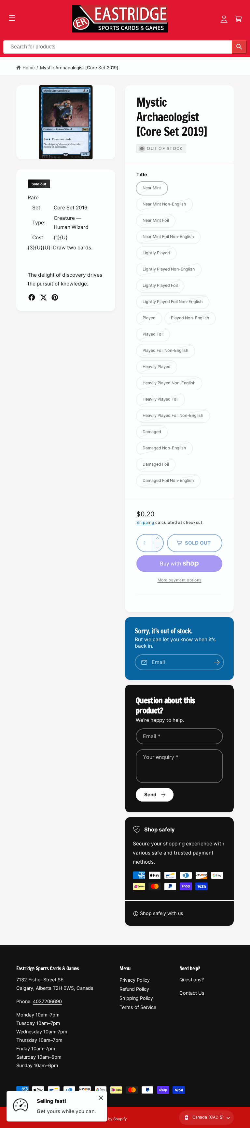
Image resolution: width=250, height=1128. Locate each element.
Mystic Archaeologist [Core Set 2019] (79, 67)
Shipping (145, 522)
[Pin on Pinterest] (55, 297)
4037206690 (47, 1001)
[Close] (100, 1097)
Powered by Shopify (109, 1119)
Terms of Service (137, 1007)
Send (150, 794)
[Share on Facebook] (32, 297)
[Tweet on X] (43, 297)
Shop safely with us (161, 913)
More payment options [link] (179, 579)
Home (28, 67)
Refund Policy (134, 989)
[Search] (239, 47)
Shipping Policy (136, 998)
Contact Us (191, 993)
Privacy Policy (134, 980)
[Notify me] (217, 662)
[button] (238, 19)
